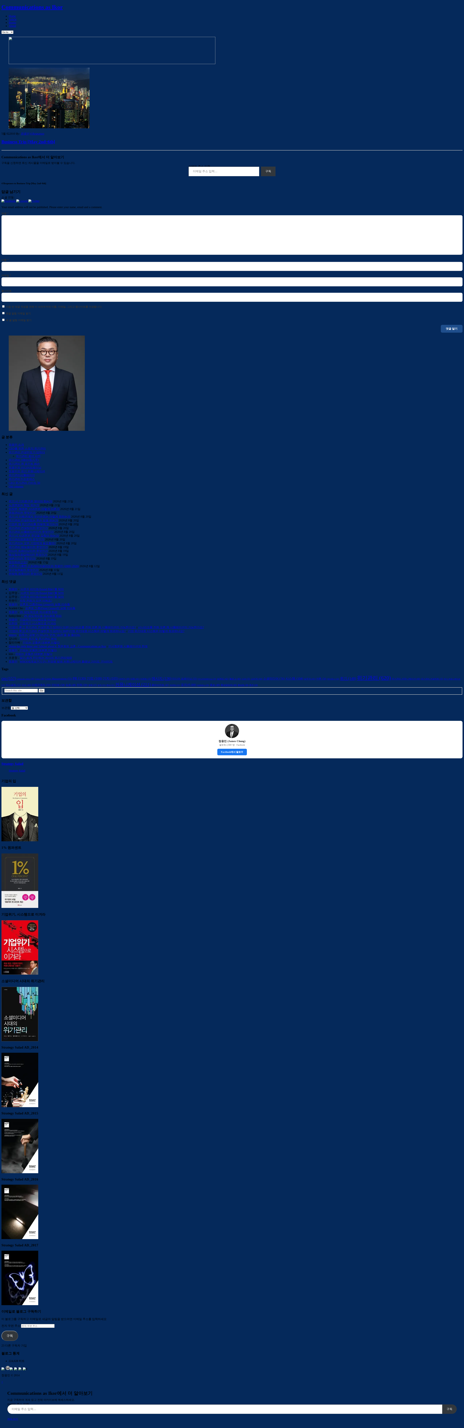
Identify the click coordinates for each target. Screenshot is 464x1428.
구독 (268, 171)
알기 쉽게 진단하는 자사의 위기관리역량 (46, 657)
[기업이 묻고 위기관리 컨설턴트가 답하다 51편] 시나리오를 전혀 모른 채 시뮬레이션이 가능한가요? (72, 627)
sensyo (12, 634)
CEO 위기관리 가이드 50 (24, 482)
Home (12, 16)
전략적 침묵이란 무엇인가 (25, 573)
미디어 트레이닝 (184, 678)
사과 (246, 679)
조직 (102, 685)
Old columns (16, 486)
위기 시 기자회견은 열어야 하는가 (30, 501)
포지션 (188, 685)
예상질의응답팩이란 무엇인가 (28, 554)
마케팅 (145, 679)
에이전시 (333, 679)
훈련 (253, 685)
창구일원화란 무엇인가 (23, 569)
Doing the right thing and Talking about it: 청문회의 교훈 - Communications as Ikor (57, 646)
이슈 (26, 685)
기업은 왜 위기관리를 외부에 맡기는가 (33, 524)
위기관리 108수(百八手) (24, 459)
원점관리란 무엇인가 (22, 512)
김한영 (13, 623)
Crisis (39, 679)
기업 (94, 678)
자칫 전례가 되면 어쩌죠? (36, 600)
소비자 (256, 678)
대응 (135, 679)
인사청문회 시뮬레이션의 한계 (128, 646)
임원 (71, 685)
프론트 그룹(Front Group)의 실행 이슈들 (45, 604)
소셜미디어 (274, 678)
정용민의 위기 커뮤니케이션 (27, 471)
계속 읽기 (12, 1419)
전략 (82, 684)
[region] (104, 51)
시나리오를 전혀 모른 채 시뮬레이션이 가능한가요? (171, 627)
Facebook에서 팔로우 (232, 752)
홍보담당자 (229, 685)
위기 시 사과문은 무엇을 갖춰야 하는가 (34, 535)
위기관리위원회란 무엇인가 (26, 539)
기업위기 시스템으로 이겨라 (38, 619)
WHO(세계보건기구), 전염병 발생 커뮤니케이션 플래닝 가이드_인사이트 (66, 661)
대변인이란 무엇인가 (22, 558)
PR (79, 678)
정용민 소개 (16, 444)
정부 (92, 685)
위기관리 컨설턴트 (432, 679)
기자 (110, 678)
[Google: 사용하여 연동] (22, 201)
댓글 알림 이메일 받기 (18, 313)
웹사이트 (6, 291)
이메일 (6, 275)
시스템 (294, 678)
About (12, 25)
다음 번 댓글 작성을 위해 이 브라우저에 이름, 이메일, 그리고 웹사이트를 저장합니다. (54, 306)
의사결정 (13, 684)
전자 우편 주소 (11, 1325)
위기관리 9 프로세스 (22, 479)
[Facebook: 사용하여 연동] (8, 201)
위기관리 (374, 678)
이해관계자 (41, 684)
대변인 (124, 679)
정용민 (25, 133)
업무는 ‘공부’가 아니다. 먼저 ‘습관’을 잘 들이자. (49, 634)
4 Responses (37, 133)
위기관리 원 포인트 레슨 (24, 463)
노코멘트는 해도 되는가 (24, 505)
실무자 (310, 679)
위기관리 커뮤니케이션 (406, 679)
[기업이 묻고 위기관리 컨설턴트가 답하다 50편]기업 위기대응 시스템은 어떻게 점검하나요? (67, 631)
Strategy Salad (12, 764)
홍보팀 (243, 685)
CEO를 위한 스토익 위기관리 (27, 448)
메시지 (161, 678)
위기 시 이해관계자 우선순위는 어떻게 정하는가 (39, 516)
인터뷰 (58, 684)
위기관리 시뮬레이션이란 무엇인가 (31, 531)
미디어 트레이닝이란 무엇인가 (28, 550)
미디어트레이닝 (207, 679)
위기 (348, 678)
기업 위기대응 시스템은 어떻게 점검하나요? (156, 631)
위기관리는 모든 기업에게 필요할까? (32, 543)
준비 (110, 685)
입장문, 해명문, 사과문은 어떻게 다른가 (34, 508)
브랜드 (223, 679)
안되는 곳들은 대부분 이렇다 (41, 642)
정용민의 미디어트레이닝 (25, 467)
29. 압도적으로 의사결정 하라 (38, 612)
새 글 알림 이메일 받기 (19, 320)
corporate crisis (25, 679)
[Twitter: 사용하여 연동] (34, 201)
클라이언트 (160, 685)
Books (12, 22)
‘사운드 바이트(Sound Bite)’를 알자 (42, 589)
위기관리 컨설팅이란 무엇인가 (28, 528)
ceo (8, 678)
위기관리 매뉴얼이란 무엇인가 (28, 547)
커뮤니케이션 (133, 684)
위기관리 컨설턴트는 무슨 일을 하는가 (33, 520)
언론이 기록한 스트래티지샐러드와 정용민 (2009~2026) (44, 566)
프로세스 (203, 685)
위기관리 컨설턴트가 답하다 (27, 452)
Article (12, 19)
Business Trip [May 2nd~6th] (28, 141)
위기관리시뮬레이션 (22, 475)
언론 (321, 678)
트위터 (175, 685)
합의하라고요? (18, 562)
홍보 (215, 685)
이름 (5, 260)
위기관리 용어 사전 (28, 456)
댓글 (5, 213)
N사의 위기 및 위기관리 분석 (38, 638)
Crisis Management (58, 678)
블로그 (235, 679)
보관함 (5, 707)
